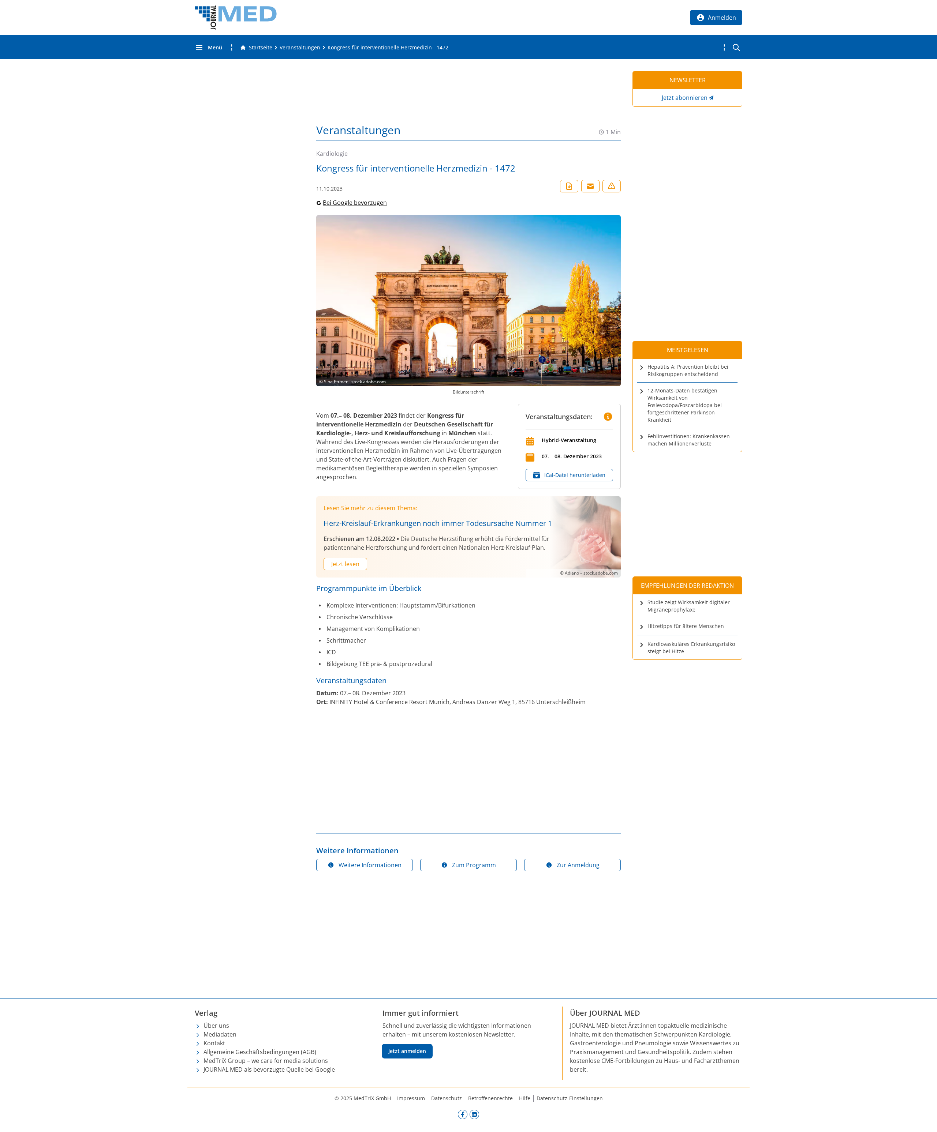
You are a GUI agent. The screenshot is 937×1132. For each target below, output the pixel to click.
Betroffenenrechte (490, 1098)
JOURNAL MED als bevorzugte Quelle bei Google (269, 1069)
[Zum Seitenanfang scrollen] (924, 1119)
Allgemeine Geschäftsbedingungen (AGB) (260, 1052)
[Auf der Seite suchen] (736, 47)
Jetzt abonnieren (685, 98)
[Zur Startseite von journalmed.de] (236, 17)
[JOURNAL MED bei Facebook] (462, 1114)
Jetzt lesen (345, 564)
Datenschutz (446, 1098)
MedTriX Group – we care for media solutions (266, 1061)
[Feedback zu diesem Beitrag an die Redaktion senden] (611, 186)
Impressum (411, 1098)
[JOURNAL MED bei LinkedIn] (474, 1114)
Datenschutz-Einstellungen (570, 1098)
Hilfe (524, 1098)
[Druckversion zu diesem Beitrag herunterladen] (569, 186)
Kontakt (214, 1043)
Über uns (216, 1026)
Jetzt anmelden (407, 1051)
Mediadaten (220, 1034)
